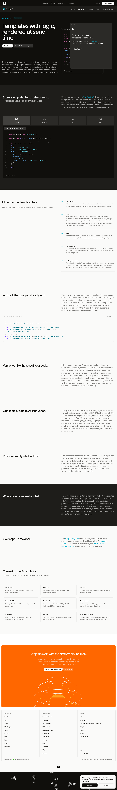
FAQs (98, 9)
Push (5, 740)
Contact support (98, 759)
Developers (61, 3)
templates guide (72, 539)
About (82, 717)
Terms (82, 730)
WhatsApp (7, 727)
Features (81, 9)
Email (6, 717)
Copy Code (69, 71)
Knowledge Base (48, 730)
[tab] (16, 120)
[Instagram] (87, 753)
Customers (46, 736)
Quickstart (46, 720)
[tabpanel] (58, 151)
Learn (44, 743)
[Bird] (4, 3)
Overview (72, 9)
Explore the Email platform (53, 669)
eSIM (5, 743)
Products (45, 3)
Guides (45, 740)
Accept (89, 785)
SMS (5, 720)
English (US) (109, 759)
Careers (45, 753)
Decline (106, 785)
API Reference (47, 723)
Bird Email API (89, 97)
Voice (6, 723)
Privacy (82, 733)
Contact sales (108, 3)
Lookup (6, 733)
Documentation (47, 717)
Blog (44, 750)
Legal (82, 727)
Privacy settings (87, 759)
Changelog (46, 746)
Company (71, 3)
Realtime (7, 746)
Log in (98, 3)
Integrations (46, 733)
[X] (81, 753)
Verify (6, 730)
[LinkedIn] (84, 753)
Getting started (108, 9)
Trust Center (84, 736)
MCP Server (46, 727)
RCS (5, 736)
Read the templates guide (23, 46)
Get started (7, 46)
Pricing (53, 3)
